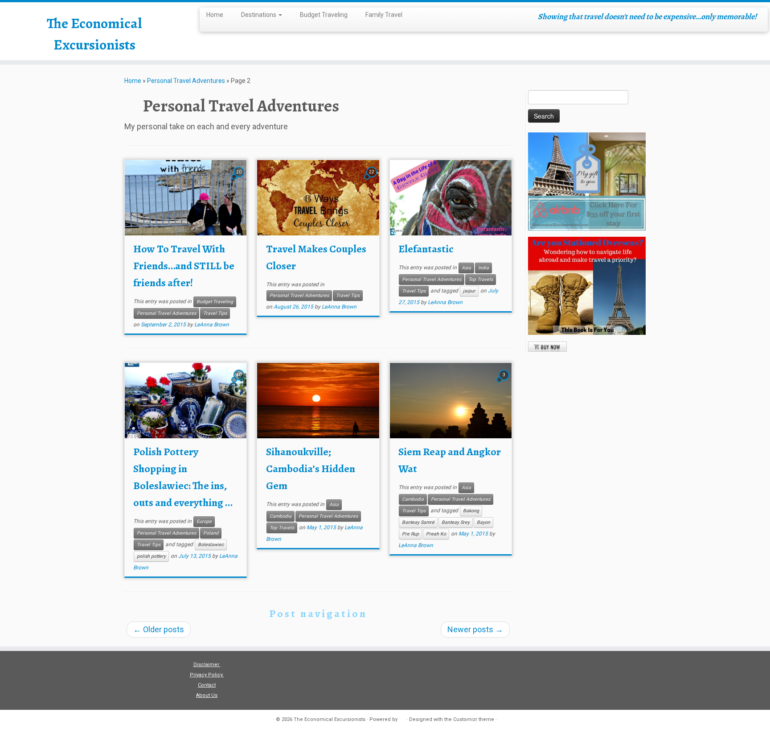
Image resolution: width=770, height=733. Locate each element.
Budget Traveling (324, 14)
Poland (210, 533)
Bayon (483, 522)
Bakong (471, 511)
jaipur (469, 291)
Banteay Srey (456, 522)
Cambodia (280, 516)
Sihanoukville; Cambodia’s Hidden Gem (310, 469)
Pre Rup (410, 534)
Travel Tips (215, 313)
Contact (207, 685)
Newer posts (475, 629)
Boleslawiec (211, 545)
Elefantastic (426, 249)
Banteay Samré (418, 522)
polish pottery (151, 556)
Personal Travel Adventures (186, 80)
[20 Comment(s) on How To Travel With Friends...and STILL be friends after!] (239, 179)
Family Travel (383, 14)
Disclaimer (207, 664)
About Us (206, 695)
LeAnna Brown (211, 324)
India (483, 268)
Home (214, 14)
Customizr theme (473, 719)
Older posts (158, 629)
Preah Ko (436, 534)
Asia (466, 268)
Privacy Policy (207, 675)
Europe (204, 521)
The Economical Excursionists (94, 33)
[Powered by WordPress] (402, 718)
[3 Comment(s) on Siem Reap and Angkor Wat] (505, 382)
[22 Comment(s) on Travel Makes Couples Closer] (372, 179)
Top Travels (480, 279)
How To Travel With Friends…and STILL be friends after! (183, 266)
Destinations (259, 14)
